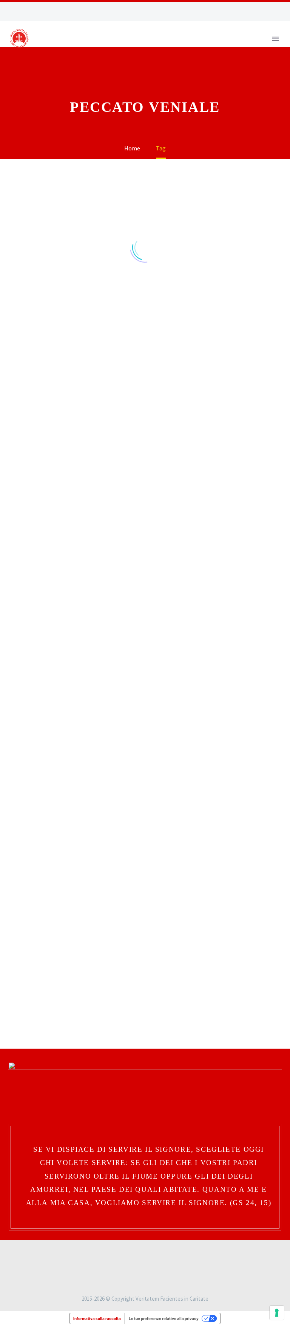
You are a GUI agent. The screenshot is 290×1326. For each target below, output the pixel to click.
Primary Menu (275, 39)
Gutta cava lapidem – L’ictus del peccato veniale (235, 746)
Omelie (28, 397)
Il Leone (113, 61)
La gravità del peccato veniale (47, 927)
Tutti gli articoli (217, 61)
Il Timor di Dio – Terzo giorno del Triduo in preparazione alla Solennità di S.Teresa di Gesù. (144, 575)
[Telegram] (278, 11)
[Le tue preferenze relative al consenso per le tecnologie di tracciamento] (277, 1313)
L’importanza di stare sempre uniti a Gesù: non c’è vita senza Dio (241, 556)
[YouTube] (267, 11)
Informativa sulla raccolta (97, 1318)
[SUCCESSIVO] (169, 1000)
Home (77, 61)
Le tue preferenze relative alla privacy (164, 1318)
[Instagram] (255, 11)
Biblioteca (157, 61)
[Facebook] (244, 11)
